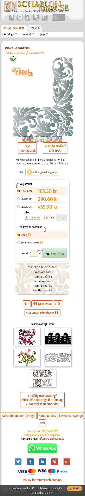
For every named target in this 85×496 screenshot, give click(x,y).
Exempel (26, 34)
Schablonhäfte (13, 28)
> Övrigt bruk (27, 150)
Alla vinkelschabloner (40, 313)
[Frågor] (12, 20)
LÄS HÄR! (55, 150)
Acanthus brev (42, 281)
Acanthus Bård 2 (42, 276)
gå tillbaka (45, 304)
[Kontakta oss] (20, 20)
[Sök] (36, 20)
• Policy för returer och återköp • (42, 480)
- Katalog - (8, 34)
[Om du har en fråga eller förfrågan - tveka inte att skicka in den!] (42, 452)
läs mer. (49, 493)
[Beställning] (28, 20)
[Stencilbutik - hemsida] (36, 11)
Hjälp (42, 34)
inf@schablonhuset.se (51, 438)
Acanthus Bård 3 (42, 285)
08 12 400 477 (49, 431)
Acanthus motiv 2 (42, 290)
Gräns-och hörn (42, 272)
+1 (56, 304)
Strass (34, 28)
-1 (28, 304)
